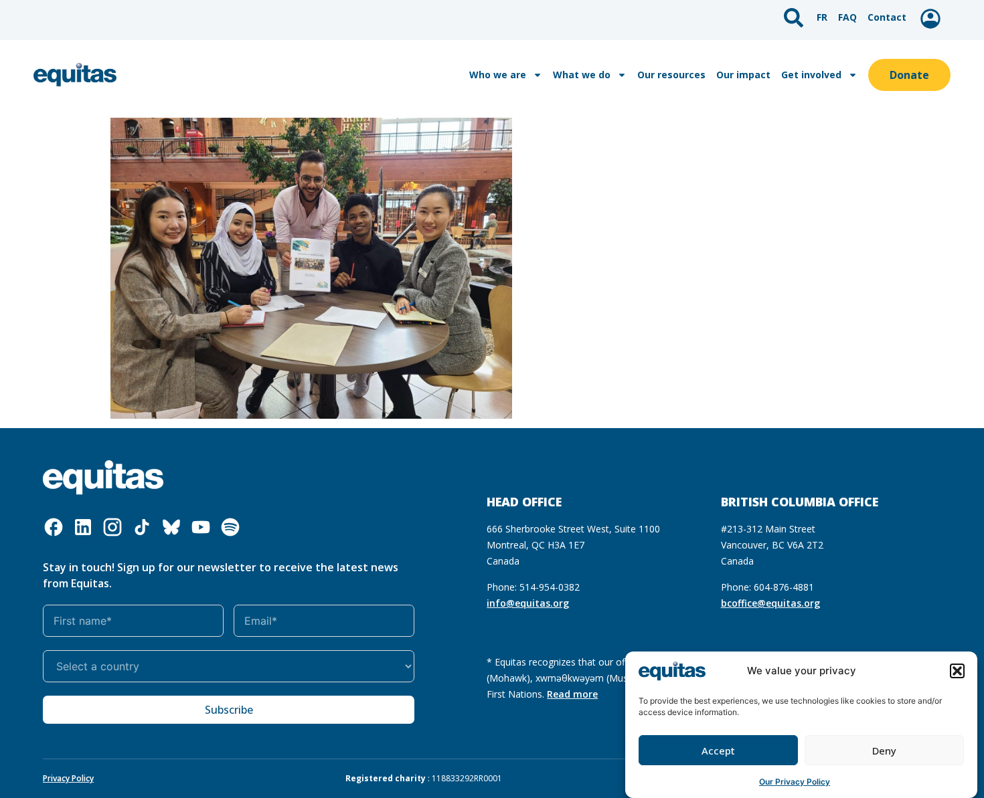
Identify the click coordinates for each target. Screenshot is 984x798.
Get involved (811, 74)
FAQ (847, 17)
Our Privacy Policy (794, 781)
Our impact (743, 74)
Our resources (671, 74)
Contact (887, 17)
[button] (957, 671)
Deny (884, 750)
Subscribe (229, 709)
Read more (572, 694)
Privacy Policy (68, 778)
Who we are (497, 74)
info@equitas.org (528, 603)
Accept (718, 750)
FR (822, 17)
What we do (581, 74)
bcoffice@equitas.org (770, 603)
